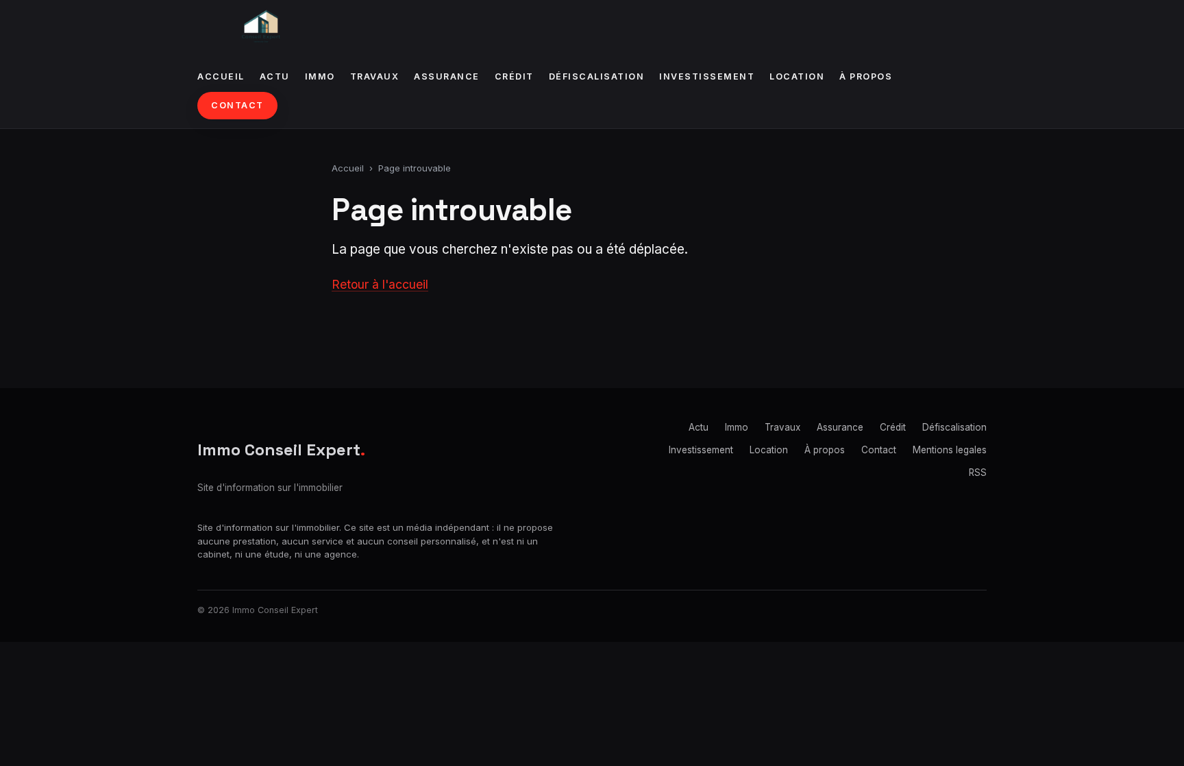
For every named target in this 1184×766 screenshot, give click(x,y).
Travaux (374, 76)
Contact (237, 105)
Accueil (221, 76)
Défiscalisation (597, 76)
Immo (320, 76)
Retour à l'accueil (380, 284)
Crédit (514, 76)
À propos (865, 76)
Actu (275, 76)
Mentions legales (950, 449)
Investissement (706, 76)
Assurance (447, 76)
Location (796, 76)
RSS (978, 472)
